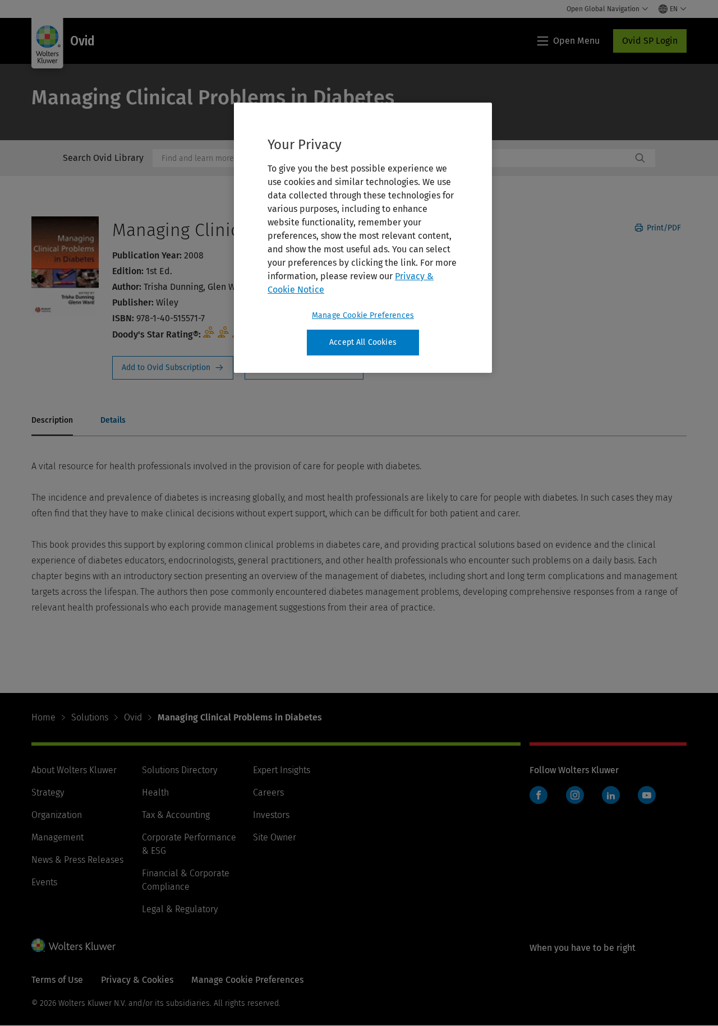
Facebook (538, 795)
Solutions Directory (179, 770)
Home (43, 717)
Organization (56, 815)
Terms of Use (57, 979)
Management (57, 837)
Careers (268, 792)
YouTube (647, 795)
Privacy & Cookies (137, 979)
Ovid (133, 717)
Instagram (575, 795)
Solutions (89, 717)
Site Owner (274, 837)
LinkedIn (611, 795)
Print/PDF (663, 228)
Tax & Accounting (176, 815)
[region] (363, 238)
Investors (271, 815)
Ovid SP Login (650, 40)
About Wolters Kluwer (74, 770)
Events (44, 882)
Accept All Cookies (363, 342)
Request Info (173, 368)
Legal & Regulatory (180, 909)
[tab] (52, 421)
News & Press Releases (77, 859)
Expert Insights (281, 770)
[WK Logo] (73, 945)
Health (155, 792)
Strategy (47, 792)
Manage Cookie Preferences (363, 315)
